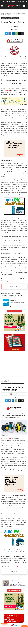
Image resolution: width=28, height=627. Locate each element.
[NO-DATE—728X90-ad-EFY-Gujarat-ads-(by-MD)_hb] (14, 626)
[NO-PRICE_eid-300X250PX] (14, 330)
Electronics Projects (12, 295)
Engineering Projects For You (10, 13)
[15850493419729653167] (14, 350)
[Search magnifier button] (24, 6)
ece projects (18, 293)
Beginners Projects (15, 17)
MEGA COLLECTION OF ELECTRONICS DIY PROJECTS (10, 18)
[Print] (22, 33)
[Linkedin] (13, 33)
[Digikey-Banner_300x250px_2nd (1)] (14, 156)
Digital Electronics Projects (9, 293)
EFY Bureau (16, 26)
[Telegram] (6, 33)
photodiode (7, 90)
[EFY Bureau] (12, 26)
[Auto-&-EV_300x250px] (14, 214)
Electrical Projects (5, 295)
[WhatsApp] (16, 33)
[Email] (19, 33)
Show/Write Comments (14, 311)
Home (2, 13)
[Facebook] (9, 33)
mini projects (20, 295)
